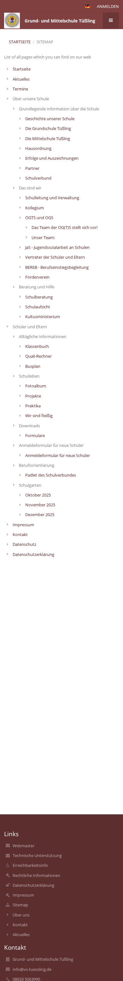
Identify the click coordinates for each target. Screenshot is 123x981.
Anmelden (108, 6)
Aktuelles (21, 79)
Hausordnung (38, 148)
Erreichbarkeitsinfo (30, 865)
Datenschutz (24, 544)
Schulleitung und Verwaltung (52, 198)
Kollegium (34, 208)
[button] (87, 6)
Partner (32, 168)
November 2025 (40, 505)
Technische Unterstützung (37, 855)
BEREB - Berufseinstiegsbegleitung (57, 267)
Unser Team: (43, 237)
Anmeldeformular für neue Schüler (57, 455)
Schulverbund (38, 178)
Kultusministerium (42, 316)
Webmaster (23, 845)
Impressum (23, 525)
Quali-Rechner (38, 356)
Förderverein (37, 277)
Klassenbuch (37, 346)
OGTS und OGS (39, 217)
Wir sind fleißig (39, 415)
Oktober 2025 (38, 495)
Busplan (32, 366)
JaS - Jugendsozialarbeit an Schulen (57, 247)
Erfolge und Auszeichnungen (52, 158)
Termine (20, 89)
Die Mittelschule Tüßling (47, 138)
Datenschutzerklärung (33, 554)
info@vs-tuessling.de (32, 969)
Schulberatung (39, 297)
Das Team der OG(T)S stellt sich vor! (64, 227)
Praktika (33, 406)
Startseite (20, 42)
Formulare (35, 435)
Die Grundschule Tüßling (48, 128)
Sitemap (45, 42)
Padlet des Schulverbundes (50, 475)
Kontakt (20, 534)
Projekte (33, 396)
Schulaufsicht (37, 307)
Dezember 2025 (39, 514)
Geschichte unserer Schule (49, 118)
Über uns (21, 915)
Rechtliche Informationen (36, 875)
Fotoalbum (35, 386)
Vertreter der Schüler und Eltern (55, 257)
